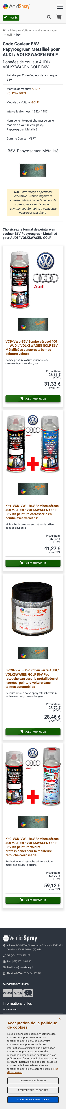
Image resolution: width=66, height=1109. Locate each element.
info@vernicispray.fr (23, 967)
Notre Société (9, 1009)
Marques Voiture (20, 30)
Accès (14, 17)
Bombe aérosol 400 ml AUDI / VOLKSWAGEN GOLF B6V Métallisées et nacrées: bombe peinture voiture (32, 347)
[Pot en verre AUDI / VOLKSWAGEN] (33, 619)
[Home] (4, 30)
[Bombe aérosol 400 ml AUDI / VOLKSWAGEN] (33, 291)
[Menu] (60, 7)
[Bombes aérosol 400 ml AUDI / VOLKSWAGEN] (33, 455)
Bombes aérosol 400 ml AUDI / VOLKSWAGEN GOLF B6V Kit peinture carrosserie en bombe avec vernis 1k (33, 512)
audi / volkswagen (46, 30)
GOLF (35, 102)
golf (9, 34)
